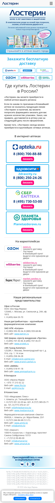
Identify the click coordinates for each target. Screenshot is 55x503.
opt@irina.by (18, 388)
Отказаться (35, 498)
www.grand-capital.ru (25, 361)
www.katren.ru (21, 333)
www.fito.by (20, 385)
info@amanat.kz (19, 440)
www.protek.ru (21, 343)
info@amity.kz (18, 425)
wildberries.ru (30, 262)
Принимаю (20, 498)
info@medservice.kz (21, 407)
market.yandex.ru (32, 278)
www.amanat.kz (22, 443)
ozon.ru (27, 246)
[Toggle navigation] (51, 3)
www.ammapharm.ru (24, 371)
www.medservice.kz (24, 410)
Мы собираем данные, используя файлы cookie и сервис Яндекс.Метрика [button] (25, 494)
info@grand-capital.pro (23, 358)
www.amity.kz (21, 422)
